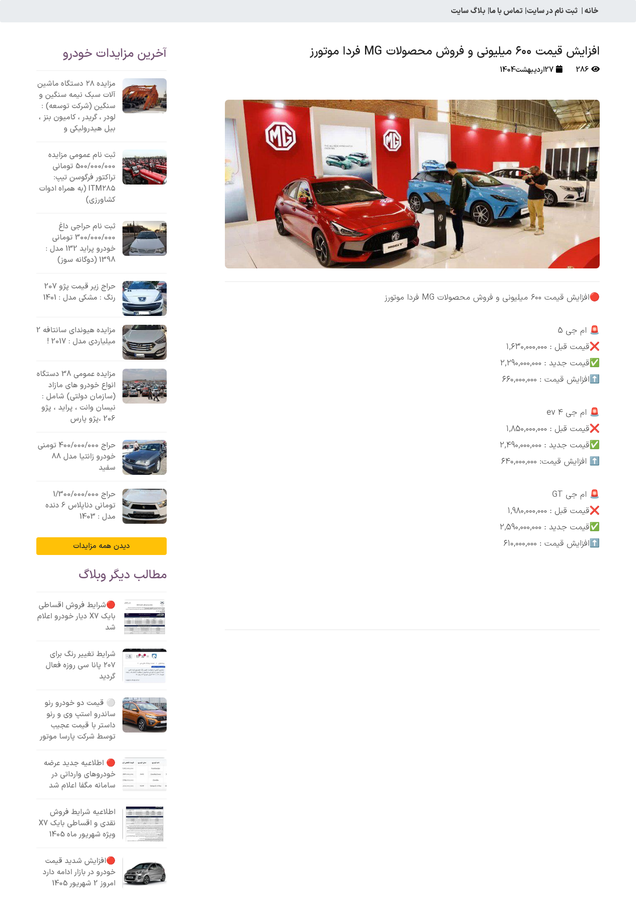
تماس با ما (506, 11)
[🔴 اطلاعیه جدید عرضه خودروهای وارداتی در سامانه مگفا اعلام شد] (144, 775)
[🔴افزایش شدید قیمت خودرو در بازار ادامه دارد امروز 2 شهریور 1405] (144, 873)
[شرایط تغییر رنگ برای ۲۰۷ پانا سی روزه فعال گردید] (144, 666)
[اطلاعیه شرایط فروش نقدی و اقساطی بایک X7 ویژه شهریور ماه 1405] (144, 824)
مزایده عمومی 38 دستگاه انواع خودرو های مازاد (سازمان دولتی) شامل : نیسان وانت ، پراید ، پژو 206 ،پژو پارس (76, 397)
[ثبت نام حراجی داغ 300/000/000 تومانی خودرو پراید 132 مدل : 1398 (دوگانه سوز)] (144, 238)
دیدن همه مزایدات (101, 546)
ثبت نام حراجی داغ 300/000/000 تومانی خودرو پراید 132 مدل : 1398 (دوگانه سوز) (80, 243)
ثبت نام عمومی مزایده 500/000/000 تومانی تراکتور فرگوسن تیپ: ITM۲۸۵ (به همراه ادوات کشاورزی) (77, 177)
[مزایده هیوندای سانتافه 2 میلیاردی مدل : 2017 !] (144, 342)
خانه (591, 11)
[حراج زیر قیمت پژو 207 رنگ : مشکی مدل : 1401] (144, 298)
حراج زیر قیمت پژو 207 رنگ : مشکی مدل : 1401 (79, 292)
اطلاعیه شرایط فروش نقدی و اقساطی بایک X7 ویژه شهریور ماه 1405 (77, 823)
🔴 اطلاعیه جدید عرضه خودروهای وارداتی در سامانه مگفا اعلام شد (79, 774)
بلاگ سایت (468, 11)
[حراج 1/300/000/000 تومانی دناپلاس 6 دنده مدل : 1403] (144, 506)
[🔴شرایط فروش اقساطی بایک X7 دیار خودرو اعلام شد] (144, 617)
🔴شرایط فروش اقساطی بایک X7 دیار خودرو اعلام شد (76, 616)
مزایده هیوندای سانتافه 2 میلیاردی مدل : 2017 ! (75, 336)
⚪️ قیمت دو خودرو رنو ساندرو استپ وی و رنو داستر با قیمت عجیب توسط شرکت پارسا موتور (77, 720)
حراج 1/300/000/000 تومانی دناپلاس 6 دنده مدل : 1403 (80, 505)
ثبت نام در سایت (552, 11)
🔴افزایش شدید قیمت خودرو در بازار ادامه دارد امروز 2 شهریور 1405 (79, 872)
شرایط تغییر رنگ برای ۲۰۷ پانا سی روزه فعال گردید (80, 665)
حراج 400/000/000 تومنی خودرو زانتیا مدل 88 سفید (76, 456)
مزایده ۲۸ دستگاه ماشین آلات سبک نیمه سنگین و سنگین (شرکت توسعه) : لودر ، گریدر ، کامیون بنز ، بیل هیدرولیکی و (76, 106)
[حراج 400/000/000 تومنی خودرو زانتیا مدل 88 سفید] (144, 457)
